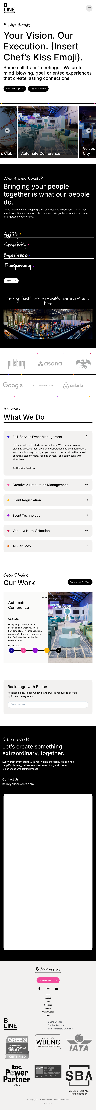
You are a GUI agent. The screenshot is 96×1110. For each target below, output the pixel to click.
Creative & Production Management (40, 484)
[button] (89, 8)
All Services (22, 546)
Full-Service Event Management (37, 436)
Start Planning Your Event (24, 468)
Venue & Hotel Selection (31, 530)
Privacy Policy (48, 1103)
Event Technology (26, 515)
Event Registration (27, 500)
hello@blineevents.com (18, 784)
